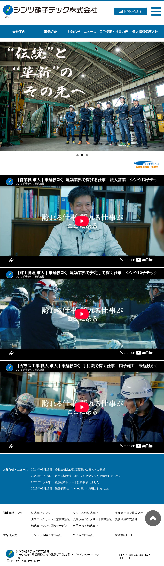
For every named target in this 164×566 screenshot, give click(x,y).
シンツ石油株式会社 (85, 512)
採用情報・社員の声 (113, 31)
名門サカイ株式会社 (85, 525)
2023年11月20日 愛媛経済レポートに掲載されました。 (66, 482)
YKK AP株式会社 (83, 535)
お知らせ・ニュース (82, 31)
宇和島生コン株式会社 (129, 512)
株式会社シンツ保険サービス (49, 525)
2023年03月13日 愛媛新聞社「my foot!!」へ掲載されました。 (71, 488)
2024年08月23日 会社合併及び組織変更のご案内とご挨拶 (68, 469)
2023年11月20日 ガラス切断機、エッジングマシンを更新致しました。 (76, 475)
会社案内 (18, 31)
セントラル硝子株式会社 (46, 535)
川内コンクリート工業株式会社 (50, 519)
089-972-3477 (31, 561)
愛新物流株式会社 (126, 519)
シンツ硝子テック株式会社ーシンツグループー (50, 11)
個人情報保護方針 (145, 31)
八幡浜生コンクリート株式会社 (92, 519)
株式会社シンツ (41, 512)
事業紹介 (50, 31)
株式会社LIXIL (124, 535)
